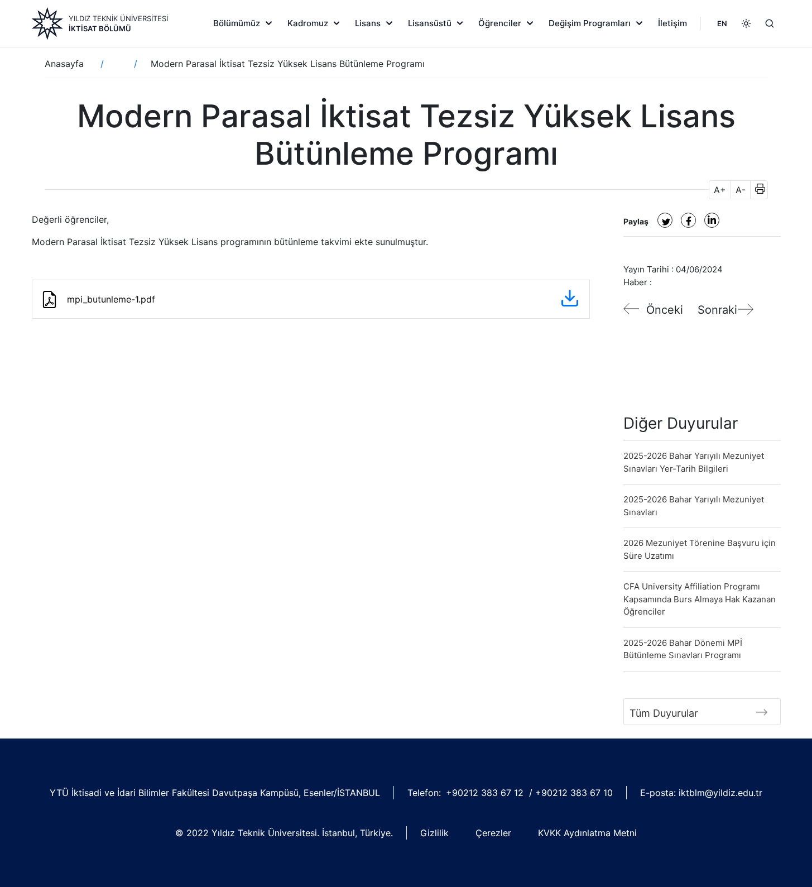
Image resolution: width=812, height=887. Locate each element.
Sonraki (717, 310)
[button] (756, 190)
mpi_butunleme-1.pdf (111, 299)
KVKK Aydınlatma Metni (587, 832)
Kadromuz (307, 23)
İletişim (672, 23)
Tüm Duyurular (664, 713)
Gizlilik (434, 832)
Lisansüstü (429, 23)
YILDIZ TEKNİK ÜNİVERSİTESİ (118, 18)
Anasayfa (64, 63)
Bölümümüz (236, 23)
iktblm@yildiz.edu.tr (720, 792)
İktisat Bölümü (100, 28)
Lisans (368, 23)
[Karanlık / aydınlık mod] (746, 23)
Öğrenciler (499, 23)
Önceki (664, 310)
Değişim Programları (590, 23)
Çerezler (493, 832)
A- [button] (741, 189)
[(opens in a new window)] (664, 220)
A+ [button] (720, 189)
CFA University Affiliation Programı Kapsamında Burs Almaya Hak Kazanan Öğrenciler (699, 599)
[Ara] (769, 23)
